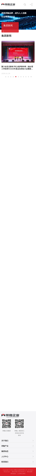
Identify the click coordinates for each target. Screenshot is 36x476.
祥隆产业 (4, 446)
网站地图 (29, 471)
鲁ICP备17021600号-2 (19, 471)
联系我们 (4, 462)
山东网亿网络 (21, 473)
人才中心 (4, 456)
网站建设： (14, 473)
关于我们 (4, 441)
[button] (5, 76)
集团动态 (4, 451)
